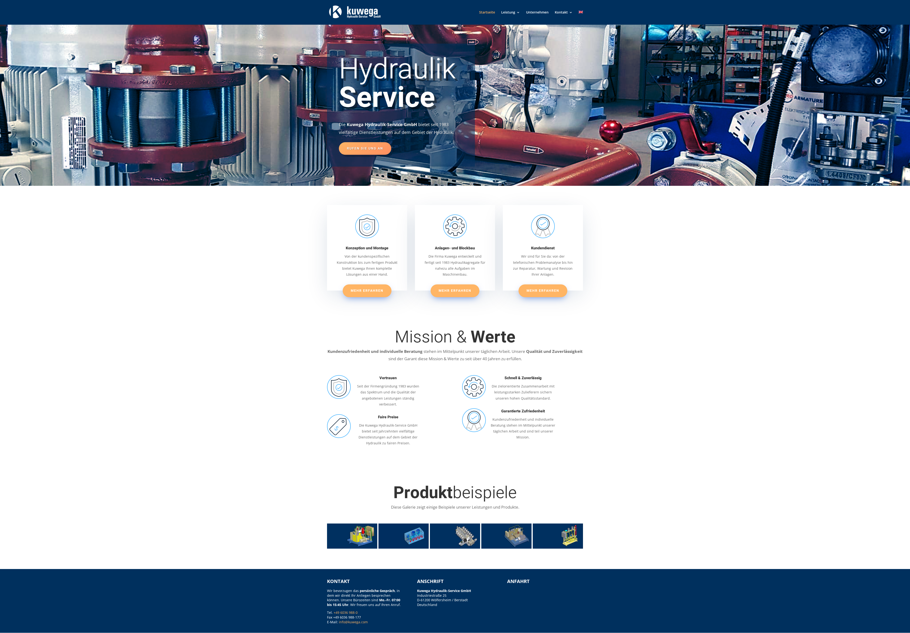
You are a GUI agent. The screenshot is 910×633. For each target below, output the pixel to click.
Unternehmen (537, 12)
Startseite (487, 12)
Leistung (508, 12)
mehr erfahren (367, 290)
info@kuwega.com (353, 622)
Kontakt (561, 12)
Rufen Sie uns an (365, 148)
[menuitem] (581, 18)
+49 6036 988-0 (346, 612)
